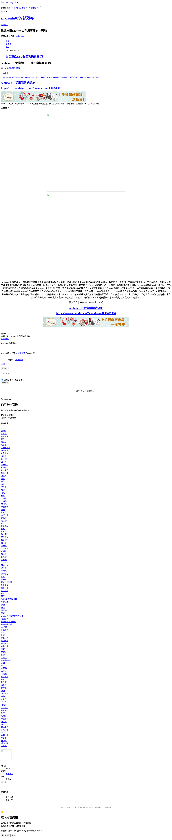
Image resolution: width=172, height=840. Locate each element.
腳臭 (3, 439)
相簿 (7, 41)
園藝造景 (4, 588)
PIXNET (68, 807)
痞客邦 (18, 353)
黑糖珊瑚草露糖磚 (8, 622)
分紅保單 (4, 585)
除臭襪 (4, 442)
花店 (3, 635)
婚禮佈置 (4, 641)
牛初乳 (4, 571)
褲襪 (3, 691)
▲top (3, 364)
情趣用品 (4, 708)
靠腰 (3, 605)
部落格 (8, 44)
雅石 (3, 594)
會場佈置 (4, 644)
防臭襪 (4, 445)
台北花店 (4, 646)
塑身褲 (4, 741)
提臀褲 (4, 746)
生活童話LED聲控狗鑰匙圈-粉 (24, 56)
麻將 (3, 696)
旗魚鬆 (4, 476)
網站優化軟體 (6, 625)
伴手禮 (4, 487)
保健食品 (4, 563)
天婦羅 (4, 498)
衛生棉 (4, 722)
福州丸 (4, 504)
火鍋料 (4, 501)
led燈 (3, 663)
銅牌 (3, 655)
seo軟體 (4, 627)
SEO (3, 632)
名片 (7, 47)
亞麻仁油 (4, 565)
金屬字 (4, 658)
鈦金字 (4, 671)
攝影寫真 (20, 36)
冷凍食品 (4, 507)
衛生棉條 (4, 725)
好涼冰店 (4, 451)
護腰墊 (4, 610)
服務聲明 (108, 807)
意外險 (4, 579)
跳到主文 (4, 25)
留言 (24, 353)
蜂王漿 (4, 568)
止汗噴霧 (4, 465)
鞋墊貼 (4, 467)
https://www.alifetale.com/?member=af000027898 (30, 87)
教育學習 (19, 360)
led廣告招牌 (6, 660)
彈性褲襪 (4, 694)
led (2, 665)
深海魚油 (4, 574)
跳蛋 (3, 713)
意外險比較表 (6, 582)
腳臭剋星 (4, 436)
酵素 (3, 577)
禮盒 (3, 484)
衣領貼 (4, 431)
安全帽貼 (4, 453)
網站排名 (4, 630)
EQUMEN (5, 743)
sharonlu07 (5, 339)
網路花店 (4, 638)
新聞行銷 (4, 735)
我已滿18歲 (6, 835)
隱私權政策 (99, 807)
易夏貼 (4, 456)
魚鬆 (3, 479)
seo (2, 732)
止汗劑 (4, 462)
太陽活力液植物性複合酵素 (12, 616)
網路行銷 (4, 730)
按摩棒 (4, 710)
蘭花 (3, 596)
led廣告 (4, 668)
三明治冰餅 (5, 448)
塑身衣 (4, 738)
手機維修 (4, 719)
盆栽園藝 (4, 591)
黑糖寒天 (4, 619)
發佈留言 (5, 383)
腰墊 (3, 608)
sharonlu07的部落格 (17, 18)
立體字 (4, 652)
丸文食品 (4, 470)
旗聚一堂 (4, 473)
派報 (3, 649)
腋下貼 (4, 459)
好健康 (4, 560)
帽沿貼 (4, 434)
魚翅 (3, 510)
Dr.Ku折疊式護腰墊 (9, 599)
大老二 (4, 699)
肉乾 (3, 493)
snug (2, 523)
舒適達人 (4, 727)
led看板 (4, 674)
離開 (13, 835)
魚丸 (3, 496)
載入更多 (5, 368)
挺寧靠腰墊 (5, 602)
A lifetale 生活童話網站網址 (18, 82)
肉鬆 (3, 482)
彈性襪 (4, 688)
